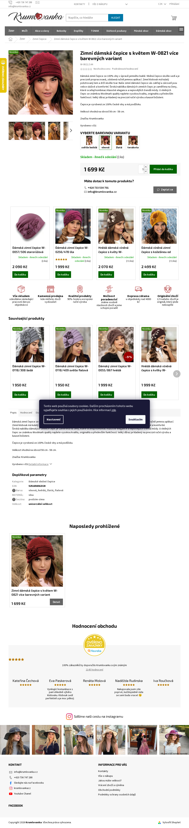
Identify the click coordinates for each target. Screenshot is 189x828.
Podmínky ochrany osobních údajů (117, 794)
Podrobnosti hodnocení (125, 69)
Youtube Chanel (22, 794)
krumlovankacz (22, 788)
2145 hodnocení (94, 670)
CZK (160, 4)
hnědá (42, 490)
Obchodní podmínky (109, 790)
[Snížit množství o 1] (146, 171)
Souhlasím (135, 420)
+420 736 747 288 (23, 777)
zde (113, 410)
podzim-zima (36, 499)
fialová (59, 490)
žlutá (50, 490)
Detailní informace (39, 464)
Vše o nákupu (99, 4)
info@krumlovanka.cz (102, 192)
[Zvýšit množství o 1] (146, 167)
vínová (33, 490)
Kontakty (79, 4)
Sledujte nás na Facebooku (29, 783)
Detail (56, 601)
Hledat (115, 17)
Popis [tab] (13, 413)
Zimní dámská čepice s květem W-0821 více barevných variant (34, 592)
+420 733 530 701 (98, 188)
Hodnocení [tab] (26, 413)
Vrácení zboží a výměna (111, 785)
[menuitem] (11, 31)
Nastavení (53, 420)
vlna (31, 495)
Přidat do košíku (163, 169)
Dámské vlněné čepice (42, 481)
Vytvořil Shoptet (172, 822)
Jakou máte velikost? (110, 780)
